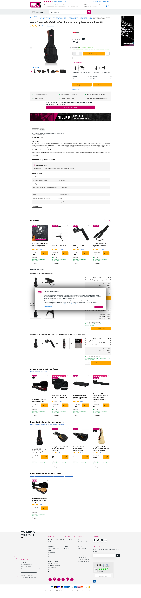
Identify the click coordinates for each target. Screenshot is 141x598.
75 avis (81, 452)
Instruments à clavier (53, 563)
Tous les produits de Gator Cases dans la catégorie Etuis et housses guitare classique (51, 476)
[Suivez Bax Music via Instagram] (101, 540)
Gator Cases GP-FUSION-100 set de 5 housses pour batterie (59, 397)
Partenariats (66, 548)
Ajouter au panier (102, 328)
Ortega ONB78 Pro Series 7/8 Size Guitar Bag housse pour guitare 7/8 (39, 450)
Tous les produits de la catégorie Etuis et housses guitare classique (47, 424)
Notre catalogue (67, 542)
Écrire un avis (50, 26)
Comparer (36, 263)
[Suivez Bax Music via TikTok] (98, 540)
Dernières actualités (68, 544)
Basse (49, 559)
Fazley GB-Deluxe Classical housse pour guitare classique (60, 448)
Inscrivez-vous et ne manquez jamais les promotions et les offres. (106, 550)
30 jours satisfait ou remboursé (93, 4)
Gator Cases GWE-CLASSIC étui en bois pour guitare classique (39, 500)
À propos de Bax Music (68, 539)
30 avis (81, 401)
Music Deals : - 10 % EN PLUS (55, 539)
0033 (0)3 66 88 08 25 (28, 575)
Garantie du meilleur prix (91, 6)
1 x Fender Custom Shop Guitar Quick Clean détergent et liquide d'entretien (96, 342)
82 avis (40, 249)
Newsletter (65, 546)
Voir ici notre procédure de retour (29, 572)
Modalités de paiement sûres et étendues (97, 98)
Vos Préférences (48, 306)
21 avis (61, 452)
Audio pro (50, 544)
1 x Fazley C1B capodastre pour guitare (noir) (96, 310)
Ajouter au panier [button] (95, 53)
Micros (50, 550)
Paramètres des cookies (83, 561)
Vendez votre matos (82, 548)
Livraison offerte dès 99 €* (41, 94)
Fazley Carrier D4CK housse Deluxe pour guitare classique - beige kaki (101, 448)
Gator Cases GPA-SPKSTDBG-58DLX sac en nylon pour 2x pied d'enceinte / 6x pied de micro (100, 397)
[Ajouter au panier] (44, 253)
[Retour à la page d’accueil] (33, 12)
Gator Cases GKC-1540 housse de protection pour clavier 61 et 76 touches (80, 397)
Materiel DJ (51, 546)
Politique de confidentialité (84, 559)
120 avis (61, 249)
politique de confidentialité (69, 303)
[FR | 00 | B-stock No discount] (70, 117)
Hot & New (50, 542)
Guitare (50, 557)
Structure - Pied (52, 569)
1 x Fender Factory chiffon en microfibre (95, 344)
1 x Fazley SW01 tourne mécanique (93, 341)
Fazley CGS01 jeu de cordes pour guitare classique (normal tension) (40, 245)
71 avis (102, 249)
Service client (82, 536)
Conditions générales (83, 555)
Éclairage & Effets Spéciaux (54, 565)
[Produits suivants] (109, 220)
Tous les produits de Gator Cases (38, 371)
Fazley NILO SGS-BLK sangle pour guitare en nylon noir (99, 245)
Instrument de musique (53, 554)
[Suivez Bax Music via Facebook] (94, 540)
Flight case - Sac (52, 572)
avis (43, 26)
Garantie (80, 546)
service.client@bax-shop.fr (31, 577)
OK (100, 307)
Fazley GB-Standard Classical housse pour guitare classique (79, 448)
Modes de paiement (82, 539)
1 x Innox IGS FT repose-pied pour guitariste (96, 279)
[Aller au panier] (107, 5)
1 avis (60, 401)
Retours (80, 544)
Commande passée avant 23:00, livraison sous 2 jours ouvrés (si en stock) (62, 6)
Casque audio (51, 552)
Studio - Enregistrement (54, 548)
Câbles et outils (52, 567)
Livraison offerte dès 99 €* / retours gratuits (55, 4)
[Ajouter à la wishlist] (107, 53)
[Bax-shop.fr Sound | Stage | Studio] (35, 5)
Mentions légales (82, 557)
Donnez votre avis (103, 576)
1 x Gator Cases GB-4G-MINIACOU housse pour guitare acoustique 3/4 (96, 278)
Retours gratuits (38, 98)
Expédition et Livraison (83, 542)
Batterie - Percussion (53, 561)
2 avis (101, 452)
